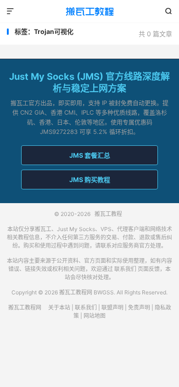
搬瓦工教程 (89, 11)
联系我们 (125, 268)
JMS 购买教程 (89, 179)
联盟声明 (112, 307)
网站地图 (95, 315)
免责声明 (139, 307)
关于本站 (59, 307)
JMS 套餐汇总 (89, 155)
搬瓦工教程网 (24, 307)
